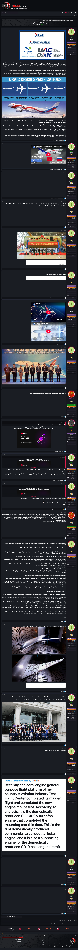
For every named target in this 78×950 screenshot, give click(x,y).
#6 (2, 272)
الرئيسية (72, 12)
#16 (2, 694)
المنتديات (66, 12)
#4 (2, 201)
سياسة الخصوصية (41, 940)
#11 (2, 454)
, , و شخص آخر (57, 169)
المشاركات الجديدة (73, 15)
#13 (2, 512)
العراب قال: (63, 422)
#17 (2, 748)
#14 (2, 541)
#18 (2, 777)
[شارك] (4, 29)
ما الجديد (59, 12)
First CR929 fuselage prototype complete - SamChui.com (53, 260)
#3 (2, 172)
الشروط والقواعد (41, 942)
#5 (2, 230)
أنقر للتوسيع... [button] (33, 467)
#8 (2, 347)
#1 (2, 28)
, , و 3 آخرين (58, 140)
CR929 (63, 276)
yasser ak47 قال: (61, 457)
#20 (2, 887)
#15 (2, 624)
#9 (2, 391)
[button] (57, 12)
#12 (2, 483)
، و (59, 451)
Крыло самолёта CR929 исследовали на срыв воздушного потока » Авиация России (46, 683)
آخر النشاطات (19, 941)
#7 (2, 301)
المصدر (64, 617)
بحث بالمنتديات (66, 15)
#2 (2, 143)
